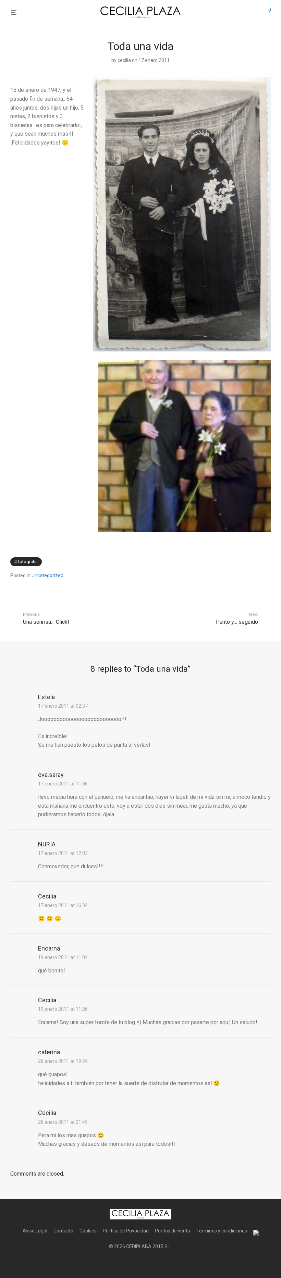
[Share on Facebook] (248, 562)
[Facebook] (129, 1263)
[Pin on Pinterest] (268, 562)
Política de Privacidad (126, 1230)
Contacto (63, 1230)
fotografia (28, 561)
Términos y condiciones (221, 1230)
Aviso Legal (35, 1230)
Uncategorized (47, 575)
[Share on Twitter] (258, 562)
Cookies (88, 1230)
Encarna (49, 948)
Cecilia (47, 896)
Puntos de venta (172, 1230)
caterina (49, 1052)
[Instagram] (140, 1263)
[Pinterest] (151, 1263)
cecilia (124, 60)
